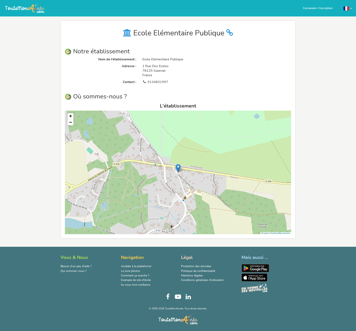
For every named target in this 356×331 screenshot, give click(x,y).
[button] (347, 8)
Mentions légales (192, 275)
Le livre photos (130, 271)
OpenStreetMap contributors (280, 233)
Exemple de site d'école (136, 280)
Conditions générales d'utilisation (202, 280)
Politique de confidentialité (198, 271)
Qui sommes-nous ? (74, 271)
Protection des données (196, 266)
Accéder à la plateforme (136, 266)
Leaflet (265, 233)
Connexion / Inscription (318, 8)
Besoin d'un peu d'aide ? (76, 266)
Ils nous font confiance (135, 285)
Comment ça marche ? (135, 275)
